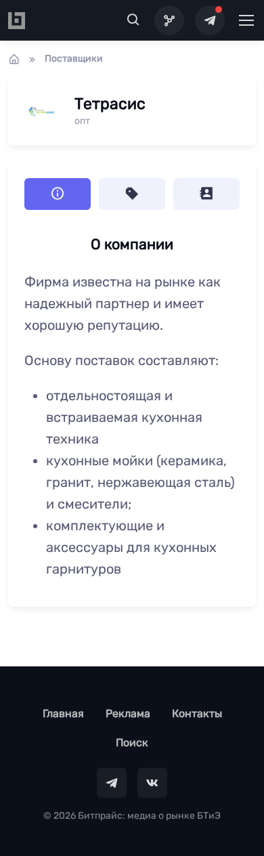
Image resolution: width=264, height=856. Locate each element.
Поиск (132, 742)
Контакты (197, 713)
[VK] (152, 783)
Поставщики (74, 58)
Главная (63, 713)
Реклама (128, 713)
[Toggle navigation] (246, 20)
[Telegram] (210, 20)
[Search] (133, 20)
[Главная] (14, 59)
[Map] (169, 20)
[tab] (132, 194)
